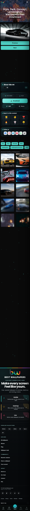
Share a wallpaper (5, 461)
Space (25, 429)
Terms (11, 498)
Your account (4, 464)
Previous (15, 43)
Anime (15, 429)
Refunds (15, 498)
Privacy (7, 498)
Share (22, 106)
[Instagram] (9, 133)
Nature (3, 429)
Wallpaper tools (5, 450)
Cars (8, 143)
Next (15, 48)
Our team (3, 475)
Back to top (14, 503)
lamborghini (5, 147)
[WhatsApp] (20, 133)
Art (3, 432)
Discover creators (5, 457)
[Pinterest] (17, 133)
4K (20, 429)
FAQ (2, 481)
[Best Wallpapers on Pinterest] (10, 493)
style (27, 147)
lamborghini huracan (17, 147)
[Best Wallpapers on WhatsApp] (18, 493)
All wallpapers (4, 440)
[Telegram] (13, 133)
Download (16, 101)
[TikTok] (24, 133)
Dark (21, 143)
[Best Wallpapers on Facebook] (6, 493)
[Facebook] (5, 133)
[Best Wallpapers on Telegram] (14, 493)
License (2, 498)
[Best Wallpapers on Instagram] (2, 493)
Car (3, 143)
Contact (3, 478)
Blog (2, 447)
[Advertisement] (15, 66)
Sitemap (20, 498)
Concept (15, 143)
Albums (3, 443)
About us (3, 471)
